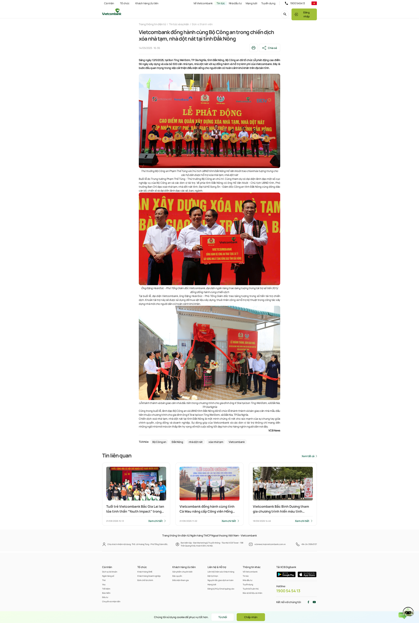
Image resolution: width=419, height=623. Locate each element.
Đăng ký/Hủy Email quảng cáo (221, 588)
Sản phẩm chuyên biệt (182, 571)
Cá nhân (109, 3)
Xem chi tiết (155, 521)
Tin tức (221, 3)
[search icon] (285, 14)
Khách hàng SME (144, 571)
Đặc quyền (177, 576)
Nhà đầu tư (235, 3)
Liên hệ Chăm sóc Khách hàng (221, 571)
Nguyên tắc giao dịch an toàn (220, 580)
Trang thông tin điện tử (152, 24)
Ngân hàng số (108, 576)
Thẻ (104, 580)
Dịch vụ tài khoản (109, 571)
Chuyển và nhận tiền (111, 601)
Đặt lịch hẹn (213, 576)
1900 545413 (297, 3)
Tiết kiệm (106, 588)
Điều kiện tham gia (180, 580)
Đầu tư (105, 597)
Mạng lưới (251, 3)
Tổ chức (124, 3)
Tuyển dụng (268, 3)
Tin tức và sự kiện (179, 24)
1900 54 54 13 (288, 590)
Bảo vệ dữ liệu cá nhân (252, 593)
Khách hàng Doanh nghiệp (149, 576)
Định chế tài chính (145, 580)
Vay (104, 584)
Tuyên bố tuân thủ (251, 588)
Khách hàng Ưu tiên (146, 3)
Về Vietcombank (203, 3)
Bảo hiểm (106, 593)
